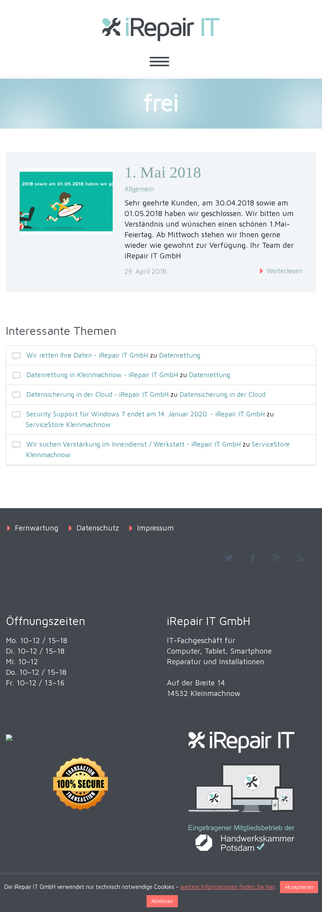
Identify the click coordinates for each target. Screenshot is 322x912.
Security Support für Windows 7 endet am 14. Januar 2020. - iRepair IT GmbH (145, 414)
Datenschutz (98, 527)
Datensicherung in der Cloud (222, 394)
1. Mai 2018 (162, 172)
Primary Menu (159, 61)
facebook (252, 558)
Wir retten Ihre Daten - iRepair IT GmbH (87, 355)
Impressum (155, 527)
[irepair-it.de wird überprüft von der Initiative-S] (80, 739)
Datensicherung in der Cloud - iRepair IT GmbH (97, 394)
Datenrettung (179, 355)
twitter (228, 558)
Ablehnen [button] (162, 901)
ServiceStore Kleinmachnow (68, 425)
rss (300, 558)
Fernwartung (37, 527)
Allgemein (139, 189)
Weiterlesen (283, 271)
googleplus (276, 558)
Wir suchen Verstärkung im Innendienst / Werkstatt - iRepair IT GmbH (133, 444)
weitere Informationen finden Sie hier (227, 886)
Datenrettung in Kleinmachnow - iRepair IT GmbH (102, 375)
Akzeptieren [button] (299, 887)
